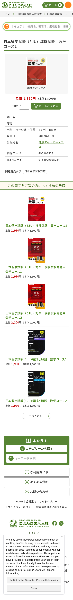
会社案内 (31, 501)
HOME (19, 501)
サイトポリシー (48, 501)
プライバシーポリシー (20, 507)
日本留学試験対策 (35, 171)
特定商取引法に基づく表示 (51, 507)
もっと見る (35, 415)
